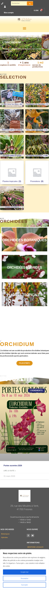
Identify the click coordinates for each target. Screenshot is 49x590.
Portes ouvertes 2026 (13, 466)
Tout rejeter (24, 585)
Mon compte (8, 13)
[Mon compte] (5, 7)
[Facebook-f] (28, 535)
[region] (24, 569)
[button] (24, 28)
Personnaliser (24, 578)
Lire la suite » (10, 471)
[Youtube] (32, 535)
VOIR (24, 239)
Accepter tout (24, 572)
